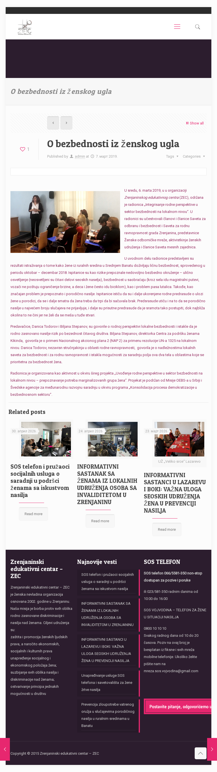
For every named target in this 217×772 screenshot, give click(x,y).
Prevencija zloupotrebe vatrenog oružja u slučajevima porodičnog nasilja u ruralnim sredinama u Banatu (107, 715)
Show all (197, 123)
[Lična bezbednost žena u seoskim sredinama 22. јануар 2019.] (5, 749)
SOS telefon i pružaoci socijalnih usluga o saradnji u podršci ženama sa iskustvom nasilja (40, 480)
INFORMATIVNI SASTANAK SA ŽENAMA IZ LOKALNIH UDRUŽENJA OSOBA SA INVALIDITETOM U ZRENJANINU (107, 484)
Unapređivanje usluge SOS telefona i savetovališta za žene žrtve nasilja (106, 682)
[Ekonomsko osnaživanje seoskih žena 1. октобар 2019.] (212, 749)
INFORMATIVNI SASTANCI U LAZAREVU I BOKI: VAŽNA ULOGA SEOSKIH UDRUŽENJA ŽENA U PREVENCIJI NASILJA (175, 492)
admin (80, 156)
